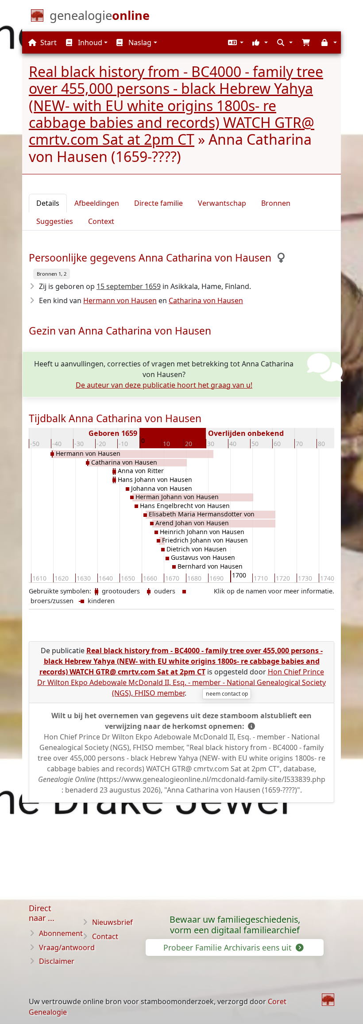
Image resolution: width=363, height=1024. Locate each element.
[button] (234, 42)
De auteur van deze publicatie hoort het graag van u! (164, 385)
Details (47, 203)
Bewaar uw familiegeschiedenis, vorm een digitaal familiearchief (235, 924)
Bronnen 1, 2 (51, 273)
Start (48, 42)
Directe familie (158, 203)
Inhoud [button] (89, 42)
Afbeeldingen (96, 203)
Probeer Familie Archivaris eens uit (228, 947)
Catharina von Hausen (206, 300)
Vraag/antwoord (67, 947)
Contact (105, 936)
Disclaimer (56, 961)
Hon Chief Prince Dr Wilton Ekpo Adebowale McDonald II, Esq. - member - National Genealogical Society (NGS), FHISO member (181, 682)
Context (101, 221)
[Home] (328, 999)
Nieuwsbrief (112, 922)
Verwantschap (222, 203)
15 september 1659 (129, 286)
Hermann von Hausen (120, 300)
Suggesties (54, 221)
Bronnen (275, 203)
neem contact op (227, 693)
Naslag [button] (139, 42)
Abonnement (61, 933)
